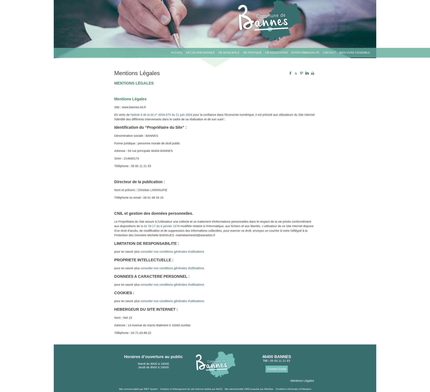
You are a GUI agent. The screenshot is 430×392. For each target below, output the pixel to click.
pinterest (301, 73)
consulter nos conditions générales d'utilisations (172, 251)
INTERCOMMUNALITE (305, 52)
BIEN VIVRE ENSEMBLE (354, 52)
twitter (295, 73)
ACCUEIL (177, 52)
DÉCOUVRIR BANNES (200, 52)
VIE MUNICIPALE (229, 52)
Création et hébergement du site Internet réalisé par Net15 (191, 389)
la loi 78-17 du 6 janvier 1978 (160, 226)
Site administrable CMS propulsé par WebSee (249, 389)
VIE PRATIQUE (252, 52)
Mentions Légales (302, 380)
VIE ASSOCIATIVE (276, 52)
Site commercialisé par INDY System (138, 389)
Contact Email (276, 369)
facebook (290, 73)
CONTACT (329, 52)
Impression (312, 73)
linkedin (307, 73)
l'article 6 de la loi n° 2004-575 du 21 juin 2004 (162, 114)
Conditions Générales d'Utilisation (293, 389)
